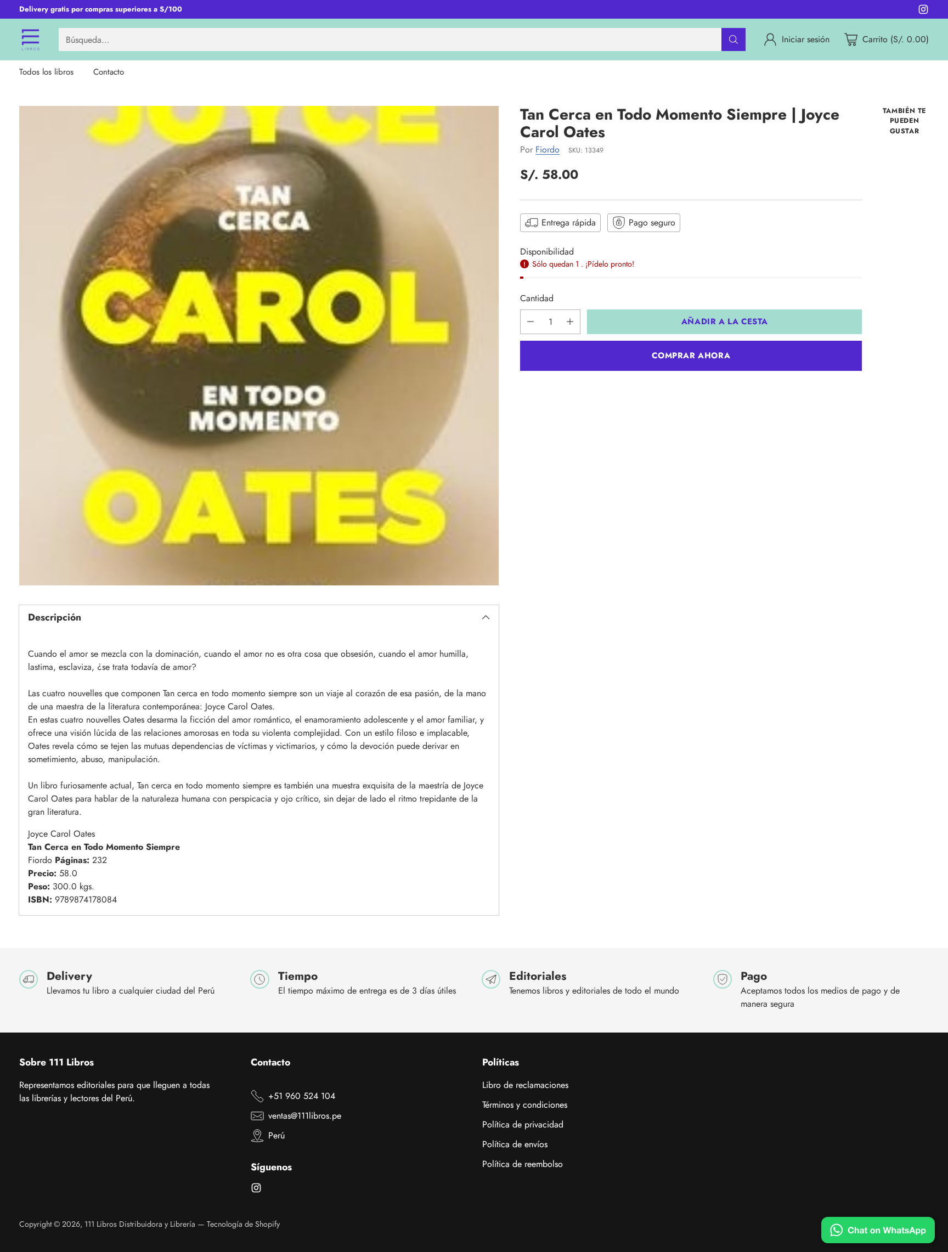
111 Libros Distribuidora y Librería (139, 1224)
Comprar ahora (691, 355)
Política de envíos (515, 1144)
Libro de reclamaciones (525, 1085)
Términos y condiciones (524, 1104)
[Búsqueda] (733, 39)
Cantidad (537, 298)
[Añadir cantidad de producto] (570, 322)
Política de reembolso (522, 1164)
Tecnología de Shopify (243, 1224)
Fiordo (547, 149)
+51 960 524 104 (301, 1096)
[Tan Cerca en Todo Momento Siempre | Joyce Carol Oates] (259, 346)
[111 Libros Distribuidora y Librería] (30, 39)
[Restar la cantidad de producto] (530, 322)
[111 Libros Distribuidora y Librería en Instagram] (923, 11)
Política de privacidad (522, 1124)
